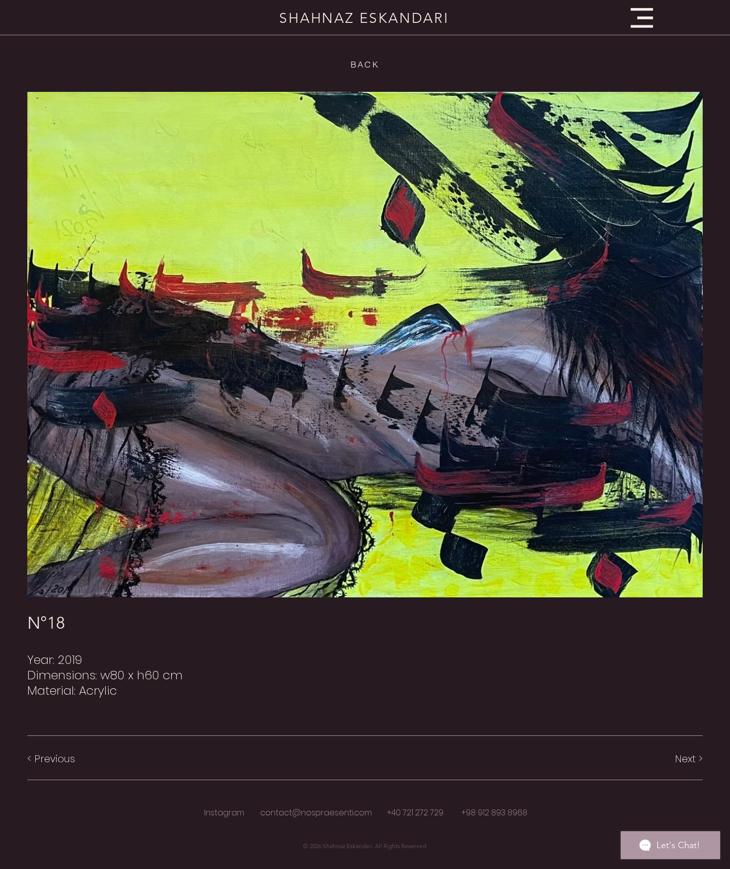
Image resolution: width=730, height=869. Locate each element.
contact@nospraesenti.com (316, 812)
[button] (642, 18)
